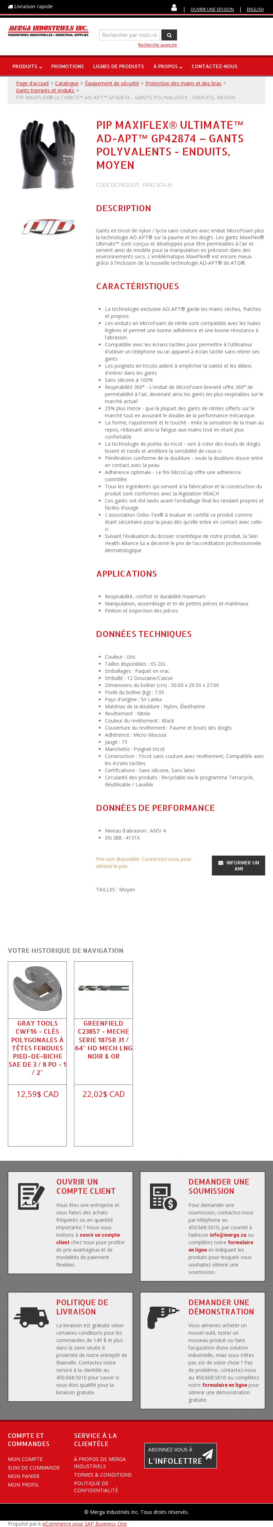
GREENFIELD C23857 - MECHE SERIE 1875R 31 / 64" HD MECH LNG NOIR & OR (103, 1039)
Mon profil (23, 1484)
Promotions (67, 66)
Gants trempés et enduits (45, 90)
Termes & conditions (103, 1474)
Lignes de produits (118, 66)
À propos (165, 66)
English (255, 9)
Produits (24, 66)
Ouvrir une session (212, 9)
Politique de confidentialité (96, 1487)
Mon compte (25, 1459)
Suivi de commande (34, 1467)
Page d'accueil (32, 83)
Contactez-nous (214, 66)
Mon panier (23, 1476)
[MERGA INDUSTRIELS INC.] (48, 31)
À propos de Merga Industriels (100, 1463)
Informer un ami (242, 865)
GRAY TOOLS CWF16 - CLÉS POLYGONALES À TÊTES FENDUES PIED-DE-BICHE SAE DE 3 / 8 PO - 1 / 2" (37, 1047)
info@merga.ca (228, 1235)
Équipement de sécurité (112, 83)
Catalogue (67, 83)
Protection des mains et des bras (183, 83)
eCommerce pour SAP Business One (85, 1523)
